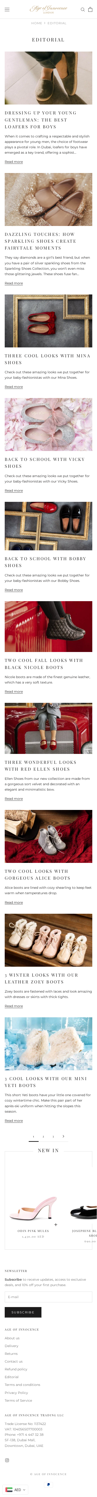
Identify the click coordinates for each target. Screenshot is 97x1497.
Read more (14, 162)
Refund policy (16, 1369)
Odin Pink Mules (33, 1231)
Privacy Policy (16, 1393)
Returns (11, 1354)
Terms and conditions (22, 1385)
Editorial (12, 1377)
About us (12, 1338)
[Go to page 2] (63, 1136)
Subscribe (23, 1312)
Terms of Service (18, 1400)
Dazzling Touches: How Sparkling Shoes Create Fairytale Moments (41, 241)
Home (36, 23)
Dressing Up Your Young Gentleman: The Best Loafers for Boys (41, 119)
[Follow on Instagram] (7, 1460)
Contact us (14, 1361)
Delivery (11, 1346)
